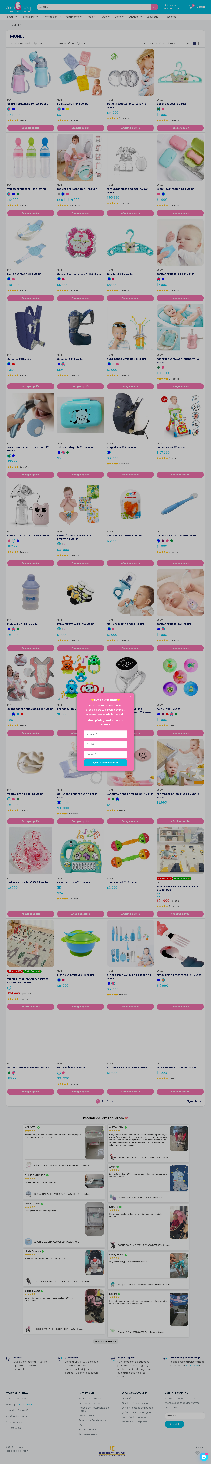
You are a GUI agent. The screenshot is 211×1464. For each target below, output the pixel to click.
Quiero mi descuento (105, 762)
